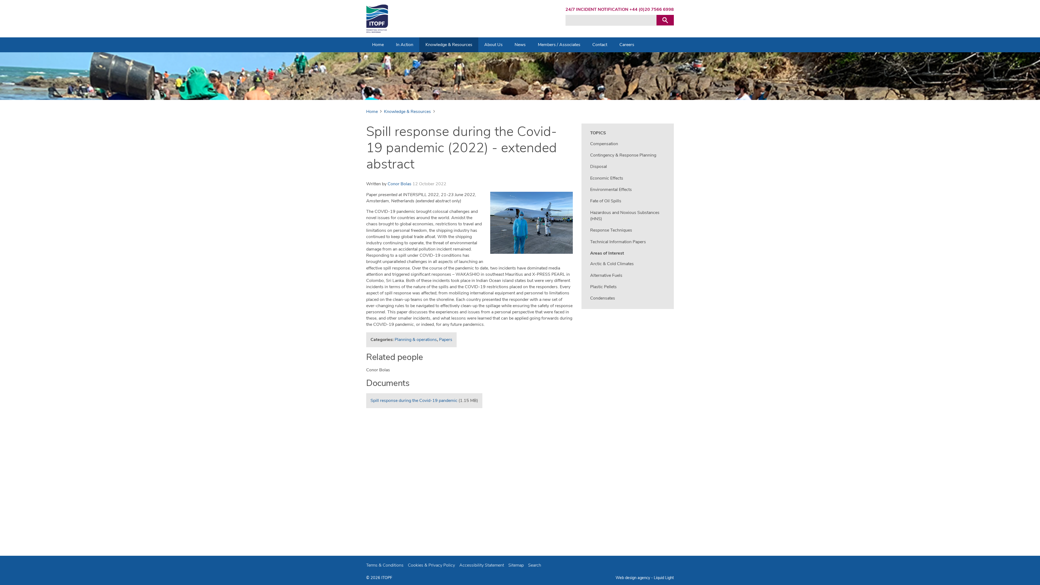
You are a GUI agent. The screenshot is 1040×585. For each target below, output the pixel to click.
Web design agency (633, 577)
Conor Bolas (399, 184)
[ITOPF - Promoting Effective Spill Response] (377, 18)
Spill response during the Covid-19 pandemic (413, 401)
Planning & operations (416, 340)
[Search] (665, 20)
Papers (445, 340)
